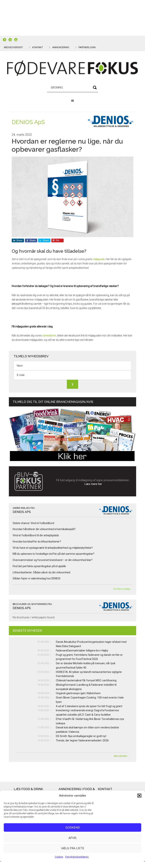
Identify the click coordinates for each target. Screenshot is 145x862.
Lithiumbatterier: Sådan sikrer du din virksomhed (41, 572)
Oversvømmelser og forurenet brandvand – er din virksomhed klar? (53, 559)
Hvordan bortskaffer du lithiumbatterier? (37, 541)
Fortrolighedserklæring (77, 857)
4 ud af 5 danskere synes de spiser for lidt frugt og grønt (89, 706)
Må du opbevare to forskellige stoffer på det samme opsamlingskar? (53, 553)
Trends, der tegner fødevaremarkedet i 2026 (82, 740)
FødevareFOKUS (72, 68)
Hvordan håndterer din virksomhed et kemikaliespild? (44, 529)
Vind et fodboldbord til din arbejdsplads (36, 535)
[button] (139, 795)
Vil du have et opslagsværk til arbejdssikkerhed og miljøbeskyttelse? (53, 547)
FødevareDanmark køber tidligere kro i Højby (82, 650)
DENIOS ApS (28, 122)
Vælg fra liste (72, 848)
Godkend (72, 827)
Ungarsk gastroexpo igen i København (78, 693)
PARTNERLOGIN (87, 47)
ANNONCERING (60, 47)
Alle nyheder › (121, 756)
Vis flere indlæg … (122, 588)
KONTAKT (37, 47)
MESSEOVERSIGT (13, 47)
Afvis (72, 838)
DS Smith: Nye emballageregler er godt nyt (81, 736)
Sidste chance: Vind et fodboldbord (33, 523)
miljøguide (98, 259)
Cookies (59, 857)
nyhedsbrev (49, 335)
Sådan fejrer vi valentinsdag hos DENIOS (36, 578)
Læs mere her (93, 484)
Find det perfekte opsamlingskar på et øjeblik (39, 566)
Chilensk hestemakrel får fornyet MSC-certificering (86, 680)
